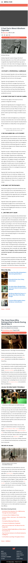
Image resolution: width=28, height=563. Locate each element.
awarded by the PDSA (8, 370)
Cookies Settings (19, 558)
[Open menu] (2, 2)
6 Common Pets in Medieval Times (10, 515)
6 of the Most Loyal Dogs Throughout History (13, 537)
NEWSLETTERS (3, 553)
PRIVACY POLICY (19, 553)
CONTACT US (18, 551)
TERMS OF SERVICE (20, 555)
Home (2, 309)
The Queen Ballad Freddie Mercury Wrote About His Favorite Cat (14, 530)
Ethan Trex (5, 32)
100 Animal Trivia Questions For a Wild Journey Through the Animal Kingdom (13, 512)
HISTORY (8, 309)
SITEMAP (18, 556)
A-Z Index (3, 558)
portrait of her (10, 473)
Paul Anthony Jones (7, 330)
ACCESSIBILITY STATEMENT (6, 556)
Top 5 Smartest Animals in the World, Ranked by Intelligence (14, 533)
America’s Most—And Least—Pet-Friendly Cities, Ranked (14, 518)
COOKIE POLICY (4, 555)
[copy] (9, 35)
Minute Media (11, 561)
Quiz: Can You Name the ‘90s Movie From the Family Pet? (13, 526)
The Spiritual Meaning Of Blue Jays (10, 521)
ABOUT (2, 551)
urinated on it (16, 436)
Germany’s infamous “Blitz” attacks (11, 428)
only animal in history (13, 382)
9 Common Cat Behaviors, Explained (11, 523)
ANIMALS (8, 541)
